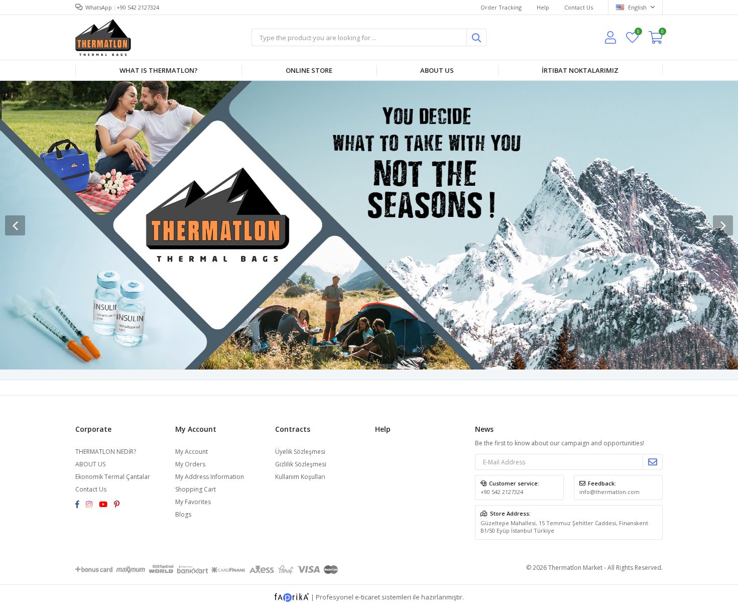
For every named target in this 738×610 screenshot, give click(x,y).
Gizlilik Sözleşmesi (300, 464)
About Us (437, 70)
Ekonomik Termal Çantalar (112, 476)
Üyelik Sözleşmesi (300, 451)
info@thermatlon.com (609, 492)
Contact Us (578, 7)
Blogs (183, 514)
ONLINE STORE (309, 70)
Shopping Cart (195, 489)
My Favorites (638, 33)
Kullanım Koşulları (300, 476)
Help (543, 7)
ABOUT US (90, 464)
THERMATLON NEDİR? (105, 451)
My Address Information (209, 476)
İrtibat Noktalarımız (580, 70)
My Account (191, 451)
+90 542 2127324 (501, 492)
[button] (723, 225)
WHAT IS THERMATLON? (158, 70)
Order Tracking (501, 7)
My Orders (190, 464)
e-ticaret (367, 596)
